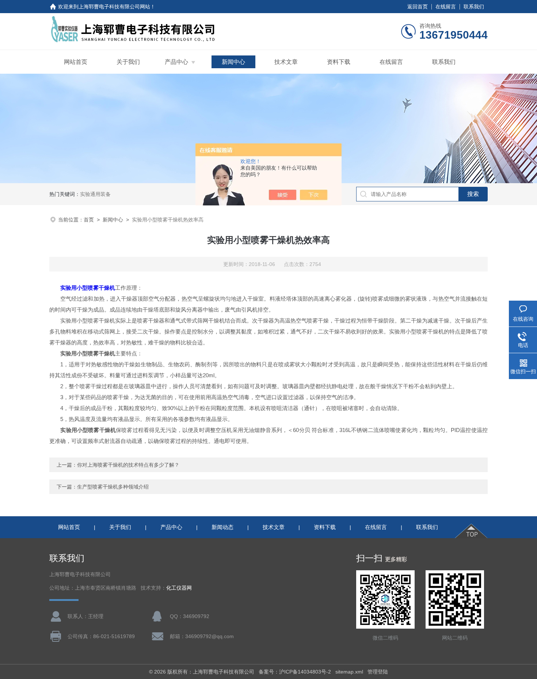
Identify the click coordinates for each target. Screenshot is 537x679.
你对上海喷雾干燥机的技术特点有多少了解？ (128, 465)
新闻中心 (233, 62)
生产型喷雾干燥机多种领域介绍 (113, 487)
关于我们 (128, 62)
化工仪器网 (179, 588)
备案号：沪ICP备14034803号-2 (295, 672)
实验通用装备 (95, 194)
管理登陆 (377, 672)
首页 (89, 220)
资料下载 (338, 62)
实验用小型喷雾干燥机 (87, 288)
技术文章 (286, 62)
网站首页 (75, 62)
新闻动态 (222, 527)
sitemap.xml (349, 672)
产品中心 (176, 62)
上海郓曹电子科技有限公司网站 (114, 6)
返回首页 (417, 6)
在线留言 (445, 6)
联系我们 (474, 6)
